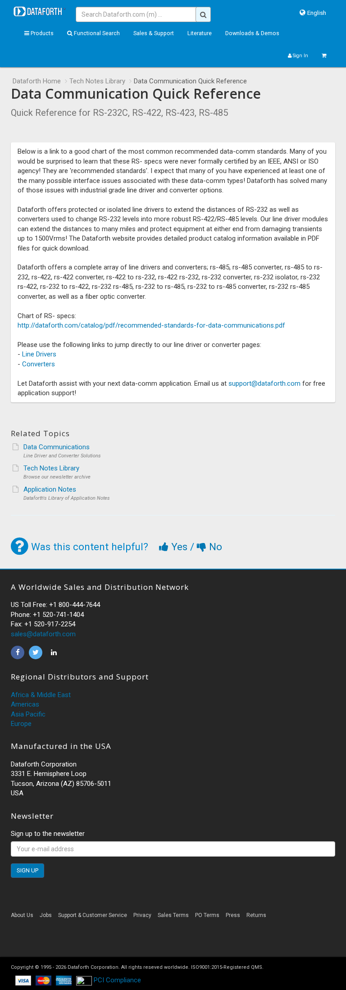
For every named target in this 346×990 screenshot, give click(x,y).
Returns (256, 915)
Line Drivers (39, 354)
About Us (22, 915)
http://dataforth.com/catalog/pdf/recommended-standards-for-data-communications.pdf (151, 325)
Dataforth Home (37, 81)
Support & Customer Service (92, 915)
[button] (173, 940)
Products (41, 33)
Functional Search (96, 33)
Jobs (46, 915)
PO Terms (207, 915)
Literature (199, 33)
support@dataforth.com (264, 383)
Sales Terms (173, 915)
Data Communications (56, 447)
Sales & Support (153, 33)
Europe (21, 724)
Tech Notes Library (97, 81)
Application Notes (49, 489)
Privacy (142, 915)
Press (233, 915)
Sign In (299, 56)
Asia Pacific (28, 714)
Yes (179, 546)
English (316, 12)
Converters (38, 364)
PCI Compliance (116, 980)
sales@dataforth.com (43, 634)
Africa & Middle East (41, 695)
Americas (25, 704)
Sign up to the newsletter (48, 834)
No (214, 546)
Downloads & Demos (252, 33)
